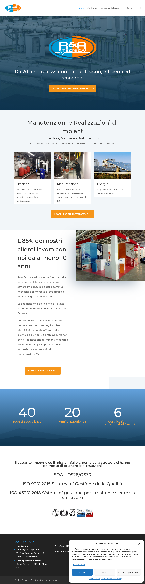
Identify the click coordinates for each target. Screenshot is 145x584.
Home (81, 8)
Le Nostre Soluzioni (110, 8)
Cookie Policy (94, 579)
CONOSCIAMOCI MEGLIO (41, 370)
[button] (139, 543)
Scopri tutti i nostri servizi (71, 214)
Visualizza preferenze (128, 572)
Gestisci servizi (79, 564)
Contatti (130, 8)
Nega (104, 572)
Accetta (82, 572)
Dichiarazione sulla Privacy (111, 579)
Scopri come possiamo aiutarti (71, 88)
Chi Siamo (92, 8)
